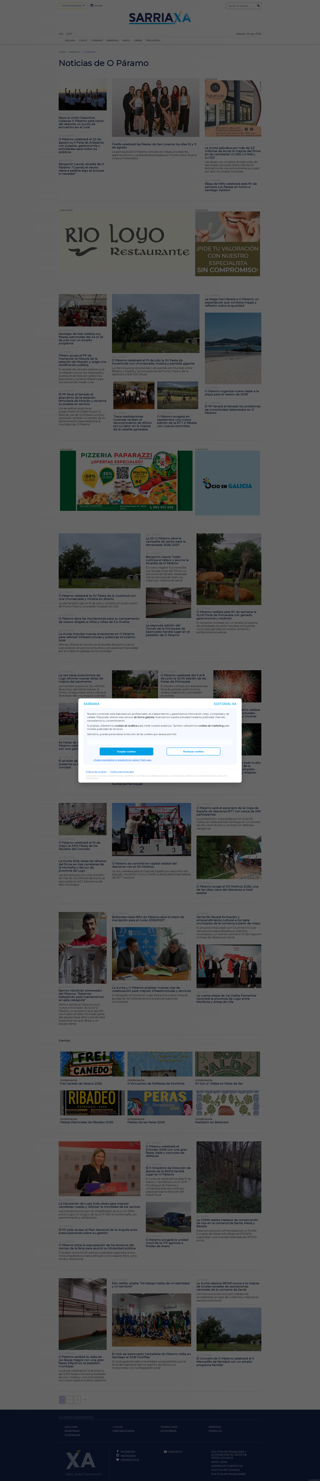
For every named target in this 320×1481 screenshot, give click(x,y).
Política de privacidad (122, 771)
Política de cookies (96, 771)
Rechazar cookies (193, 751)
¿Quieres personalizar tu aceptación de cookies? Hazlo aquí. (122, 760)
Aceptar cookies (126, 751)
